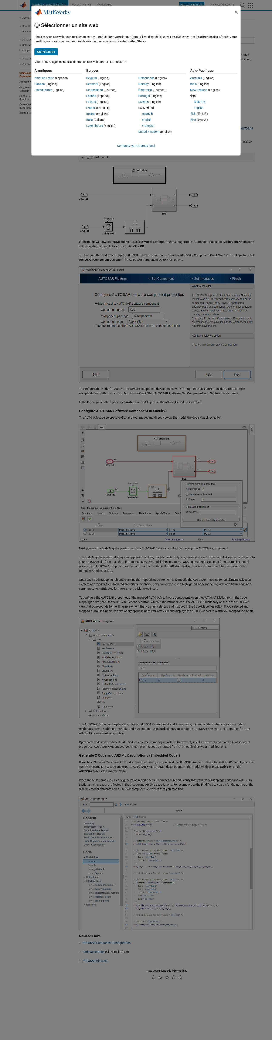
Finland (91, 102)
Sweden (143, 102)
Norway (143, 84)
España (91, 96)
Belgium (91, 78)
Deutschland (94, 90)
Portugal (144, 96)
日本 (193, 113)
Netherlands (146, 78)
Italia (89, 119)
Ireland (90, 113)
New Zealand (198, 90)
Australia (196, 78)
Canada (39, 84)
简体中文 (200, 102)
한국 (193, 119)
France (90, 107)
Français (147, 125)
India (193, 84)
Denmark (92, 84)
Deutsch (147, 113)
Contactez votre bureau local (136, 145)
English (147, 119)
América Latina (44, 78)
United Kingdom (148, 131)
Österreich (145, 90)
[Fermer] (236, 12)
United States (43, 90)
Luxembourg (94, 125)
